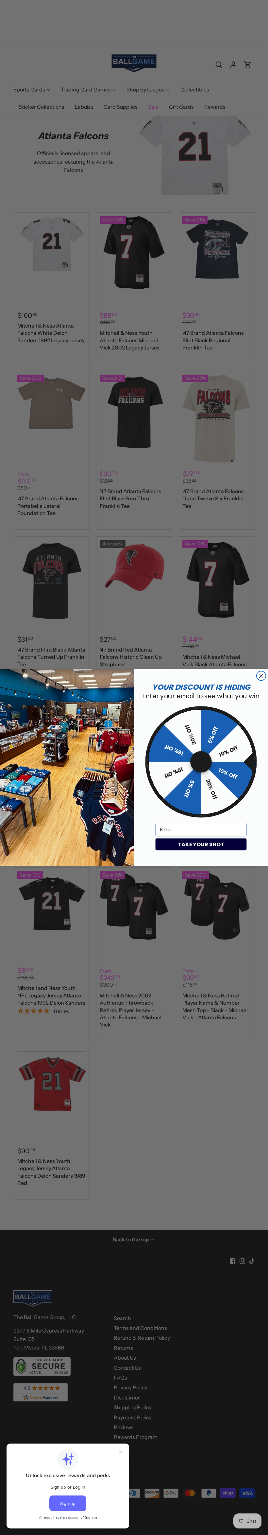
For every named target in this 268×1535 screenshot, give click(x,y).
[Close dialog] (261, 676)
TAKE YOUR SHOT (201, 844)
